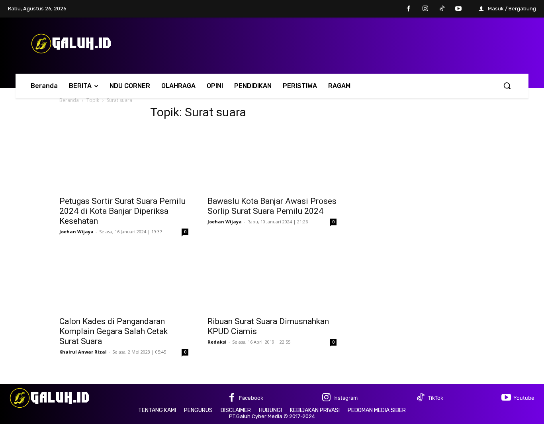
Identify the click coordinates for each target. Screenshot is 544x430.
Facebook (251, 398)
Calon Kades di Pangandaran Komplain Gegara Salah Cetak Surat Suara (113, 331)
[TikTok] (442, 9)
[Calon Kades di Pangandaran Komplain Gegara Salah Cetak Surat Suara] (123, 279)
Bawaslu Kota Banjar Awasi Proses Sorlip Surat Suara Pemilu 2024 (272, 206)
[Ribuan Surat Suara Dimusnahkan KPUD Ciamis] (272, 279)
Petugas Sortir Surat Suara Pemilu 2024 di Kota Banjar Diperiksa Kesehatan (122, 211)
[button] (507, 86)
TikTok (435, 398)
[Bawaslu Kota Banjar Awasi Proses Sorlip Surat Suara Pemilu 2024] (272, 159)
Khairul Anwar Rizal (83, 352)
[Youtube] (458, 9)
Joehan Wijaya (76, 232)
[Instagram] (425, 9)
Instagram (345, 398)
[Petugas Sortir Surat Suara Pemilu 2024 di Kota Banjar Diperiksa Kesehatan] (123, 159)
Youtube (523, 398)
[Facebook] (409, 9)
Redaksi (217, 342)
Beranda (69, 100)
